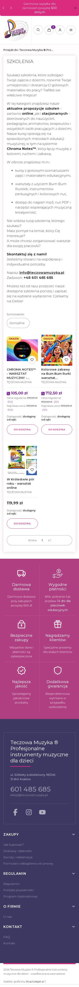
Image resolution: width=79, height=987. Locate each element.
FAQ (6, 937)
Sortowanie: (15, 314)
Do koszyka (22, 429)
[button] (75, 8)
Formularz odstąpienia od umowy (28, 863)
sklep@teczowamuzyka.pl (29, 795)
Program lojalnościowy (20, 896)
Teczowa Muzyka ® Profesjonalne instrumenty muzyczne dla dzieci (28, 49)
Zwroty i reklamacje (17, 857)
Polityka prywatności (18, 890)
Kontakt (9, 943)
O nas (7, 917)
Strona (32, 540)
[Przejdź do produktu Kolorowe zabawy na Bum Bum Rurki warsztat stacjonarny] (56, 350)
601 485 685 (30, 789)
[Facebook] (15, 812)
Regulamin (11, 884)
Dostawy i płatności (17, 851)
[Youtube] (42, 812)
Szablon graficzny (23, 981)
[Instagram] (29, 812)
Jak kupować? (13, 845)
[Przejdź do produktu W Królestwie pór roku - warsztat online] (22, 460)
